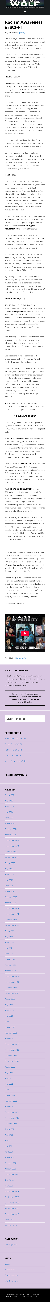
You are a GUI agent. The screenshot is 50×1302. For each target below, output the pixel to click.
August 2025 (10, 863)
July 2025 (9, 868)
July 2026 (9, 801)
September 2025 (12, 857)
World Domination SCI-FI (15, 761)
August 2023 (10, 999)
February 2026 (11, 829)
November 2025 (12, 846)
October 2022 (11, 1055)
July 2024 (9, 936)
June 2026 (9, 806)
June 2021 (9, 1140)
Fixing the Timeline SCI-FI (15, 738)
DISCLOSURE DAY (13, 755)
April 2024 (9, 953)
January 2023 (10, 1038)
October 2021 (11, 1123)
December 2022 (12, 1044)
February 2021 (11, 1163)
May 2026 (9, 812)
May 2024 (9, 948)
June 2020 (9, 1180)
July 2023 (9, 1004)
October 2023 (11, 987)
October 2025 (11, 851)
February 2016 (11, 1225)
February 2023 (11, 1033)
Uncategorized (21, 658)
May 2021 (9, 1146)
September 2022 (12, 1061)
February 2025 (11, 897)
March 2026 (10, 823)
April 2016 (9, 1220)
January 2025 (10, 902)
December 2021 (12, 1112)
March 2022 (10, 1095)
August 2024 (10, 931)
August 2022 (10, 1067)
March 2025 (10, 891)
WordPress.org (11, 1281)
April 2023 (9, 1021)
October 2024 (11, 919)
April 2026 (9, 818)
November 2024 (12, 914)
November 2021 (12, 1118)
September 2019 (12, 1197)
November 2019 (12, 1191)
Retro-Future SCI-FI (13, 750)
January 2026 (10, 835)
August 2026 (10, 795)
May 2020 (9, 1186)
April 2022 (9, 1089)
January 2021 (10, 1169)
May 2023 (9, 1016)
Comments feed (11, 1275)
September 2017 (12, 1208)
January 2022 (10, 1106)
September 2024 (12, 925)
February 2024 (11, 965)
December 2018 (12, 1203)
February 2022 (11, 1101)
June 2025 (9, 874)
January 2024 (10, 970)
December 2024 (12, 908)
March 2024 (10, 959)
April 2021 (9, 1152)
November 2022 (12, 1050)
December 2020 (12, 1174)
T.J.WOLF (25, 4)
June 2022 (9, 1078)
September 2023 (12, 993)
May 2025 (9, 880)
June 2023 (9, 1010)
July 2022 (9, 1072)
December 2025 (12, 840)
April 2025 (9, 885)
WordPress (28, 1296)
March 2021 (10, 1157)
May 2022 (9, 1084)
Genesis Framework (13, 1296)
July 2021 (9, 1135)
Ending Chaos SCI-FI (13, 744)
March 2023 (10, 1027)
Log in (7, 1264)
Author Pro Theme (28, 1294)
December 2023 (12, 976)
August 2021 (10, 1129)
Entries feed (10, 1269)
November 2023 (12, 982)
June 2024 (9, 942)
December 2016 (12, 1214)
